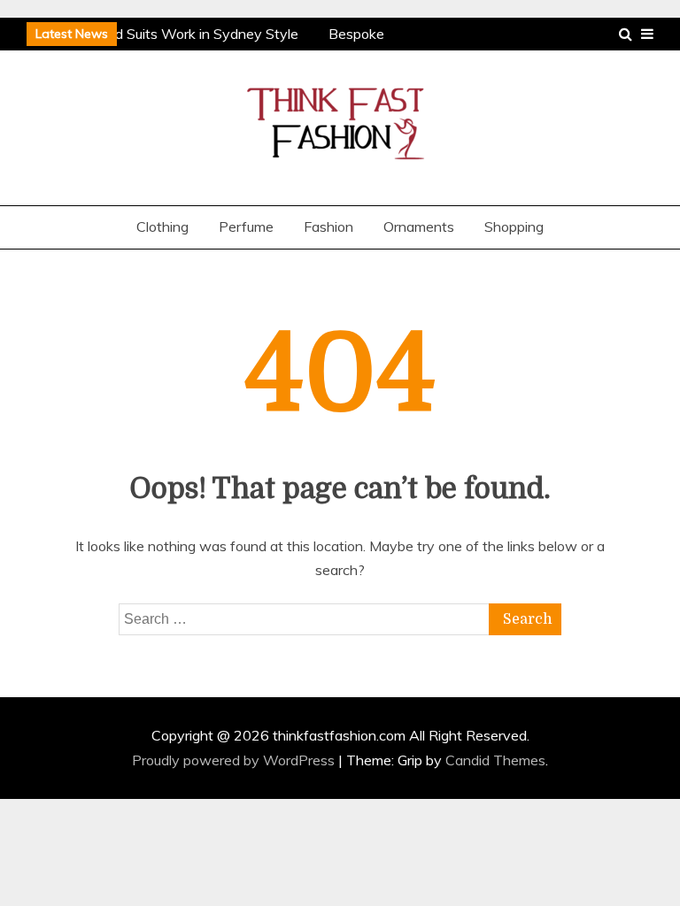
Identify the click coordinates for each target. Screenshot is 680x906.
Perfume (246, 226)
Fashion (328, 226)
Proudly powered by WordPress (235, 760)
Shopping (514, 226)
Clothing (162, 226)
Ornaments (418, 226)
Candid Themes (495, 760)
